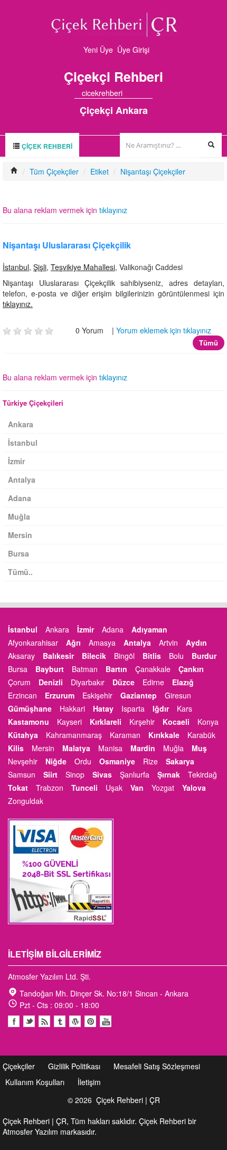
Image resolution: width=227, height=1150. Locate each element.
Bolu (176, 655)
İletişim (89, 1082)
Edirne (153, 682)
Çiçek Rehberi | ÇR (128, 1100)
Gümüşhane (30, 708)
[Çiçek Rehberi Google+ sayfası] (139, 93)
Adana (19, 498)
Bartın (116, 669)
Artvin (168, 642)
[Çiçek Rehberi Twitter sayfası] (130, 93)
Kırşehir (142, 721)
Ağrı (73, 642)
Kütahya (23, 735)
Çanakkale (153, 669)
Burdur (204, 655)
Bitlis (152, 655)
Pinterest (90, 1021)
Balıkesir (58, 655)
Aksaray (21, 655)
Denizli (51, 682)
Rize (150, 761)
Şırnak (168, 774)
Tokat (18, 787)
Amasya (102, 642)
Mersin (20, 535)
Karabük (201, 735)
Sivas (102, 774)
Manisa (110, 748)
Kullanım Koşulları (34, 1082)
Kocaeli (176, 721)
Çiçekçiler (19, 1066)
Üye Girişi (133, 49)
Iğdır (161, 708)
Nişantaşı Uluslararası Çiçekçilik (67, 245)
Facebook (13, 1021)
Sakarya (180, 761)
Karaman (125, 735)
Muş (199, 748)
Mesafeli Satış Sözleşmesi (157, 1066)
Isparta (133, 708)
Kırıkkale (163, 735)
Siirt (50, 774)
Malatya (76, 748)
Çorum (19, 682)
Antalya (21, 479)
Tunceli (84, 787)
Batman (85, 669)
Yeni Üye (98, 49)
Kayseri (69, 721)
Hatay (103, 708)
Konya (208, 721)
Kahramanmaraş (74, 735)
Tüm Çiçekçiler (54, 171)
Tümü (208, 343)
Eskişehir (97, 695)
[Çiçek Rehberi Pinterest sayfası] (149, 93)
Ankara (20, 424)
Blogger (44, 1021)
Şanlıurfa (134, 774)
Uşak (114, 787)
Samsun (21, 774)
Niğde (56, 761)
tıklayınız (113, 210)
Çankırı (191, 669)
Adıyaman (149, 629)
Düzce (123, 682)
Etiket (99, 171)
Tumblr (59, 1021)
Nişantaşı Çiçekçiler (152, 171)
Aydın (196, 642)
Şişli (39, 267)
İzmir (16, 461)
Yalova (194, 787)
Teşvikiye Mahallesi (83, 267)
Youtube (75, 1021)
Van (137, 787)
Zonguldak (25, 801)
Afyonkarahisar (33, 642)
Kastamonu (28, 721)
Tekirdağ (202, 774)
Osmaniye (117, 761)
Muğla (19, 516)
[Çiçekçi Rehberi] (14, 171)
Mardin (142, 748)
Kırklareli (105, 721)
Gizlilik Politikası (74, 1066)
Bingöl (124, 655)
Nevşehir (22, 761)
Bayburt (49, 669)
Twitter (29, 1021)
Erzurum (59, 695)
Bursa (18, 553)
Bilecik (94, 655)
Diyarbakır (88, 682)
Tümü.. (20, 572)
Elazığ (183, 682)
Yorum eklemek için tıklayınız (163, 330)
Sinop (74, 774)
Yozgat (163, 787)
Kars (184, 708)
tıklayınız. (18, 304)
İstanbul (16, 267)
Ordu (82, 761)
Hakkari (72, 708)
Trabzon (49, 787)
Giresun (178, 695)
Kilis (16, 748)
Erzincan (22, 695)
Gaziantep (138, 695)
